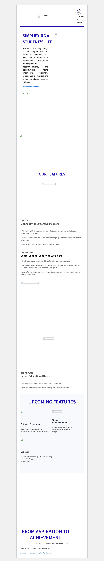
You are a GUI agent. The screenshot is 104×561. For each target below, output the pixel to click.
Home (46, 16)
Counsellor (80, 16)
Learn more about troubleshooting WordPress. (35, 553)
